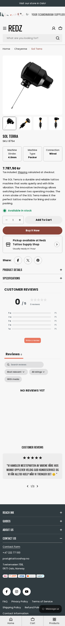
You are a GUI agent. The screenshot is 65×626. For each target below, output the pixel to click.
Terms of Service (42, 601)
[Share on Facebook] (18, 260)
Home (6, 49)
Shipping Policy (12, 607)
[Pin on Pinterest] (38, 260)
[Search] (58, 38)
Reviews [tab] (14, 354)
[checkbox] (13, 379)
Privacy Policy (20, 601)
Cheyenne (20, 49)
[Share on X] (28, 260)
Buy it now (33, 230)
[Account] (54, 28)
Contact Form (11, 546)
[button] (32, 313)
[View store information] (57, 244)
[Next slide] (37, 486)
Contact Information (15, 613)
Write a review (33, 340)
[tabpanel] (32, 394)
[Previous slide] (28, 486)
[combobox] (32, 38)
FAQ (5, 601)
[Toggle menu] (5, 28)
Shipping (22, 172)
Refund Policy (33, 607)
